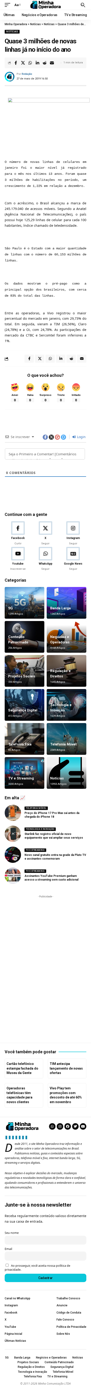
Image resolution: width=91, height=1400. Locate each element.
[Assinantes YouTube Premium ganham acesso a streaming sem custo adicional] (13, 876)
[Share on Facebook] (15, 63)
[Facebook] (18, 533)
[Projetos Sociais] (24, 671)
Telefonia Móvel (63, 744)
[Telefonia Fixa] (24, 739)
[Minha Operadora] (45, 4)
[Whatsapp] (52, 1126)
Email (8, 1249)
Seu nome (12, 1233)
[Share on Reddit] (44, 63)
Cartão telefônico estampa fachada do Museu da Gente (22, 1068)
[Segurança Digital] (24, 705)
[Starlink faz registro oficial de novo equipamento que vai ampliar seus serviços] (13, 834)
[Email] (52, 63)
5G (10, 608)
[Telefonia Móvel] (66, 739)
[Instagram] (73, 533)
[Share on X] (23, 63)
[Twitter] (75, 1126)
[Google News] (73, 559)
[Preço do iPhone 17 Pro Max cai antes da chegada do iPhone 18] (13, 813)
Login (81, 437)
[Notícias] (66, 773)
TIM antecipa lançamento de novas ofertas (66, 1068)
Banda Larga (60, 608)
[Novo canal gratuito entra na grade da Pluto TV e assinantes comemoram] (13, 855)
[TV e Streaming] (24, 773)
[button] (9, 5)
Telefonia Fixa (20, 744)
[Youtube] (18, 559)
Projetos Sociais (21, 676)
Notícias (12, 31)
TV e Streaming (21, 778)
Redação (27, 73)
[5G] (24, 603)
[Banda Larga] (66, 603)
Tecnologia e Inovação (40, 829)
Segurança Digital (22, 710)
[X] (45, 533)
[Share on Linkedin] (37, 63)
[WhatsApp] (45, 559)
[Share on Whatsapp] (30, 63)
